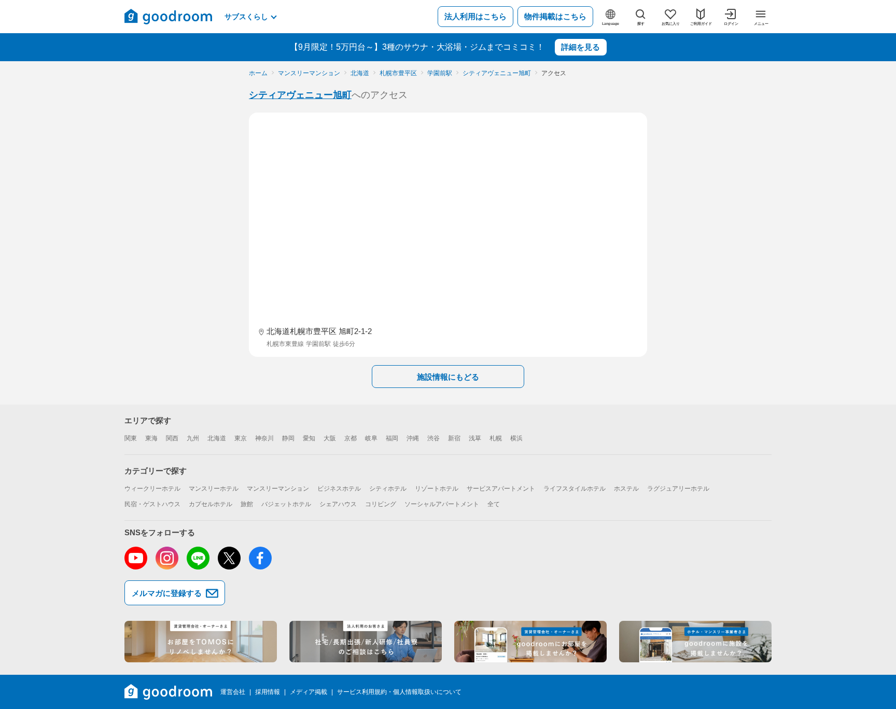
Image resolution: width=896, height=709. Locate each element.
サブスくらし (246, 16)
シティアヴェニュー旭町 (300, 95)
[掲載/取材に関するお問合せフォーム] (695, 641)
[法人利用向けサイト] (365, 641)
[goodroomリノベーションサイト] (200, 641)
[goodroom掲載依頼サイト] (530, 641)
